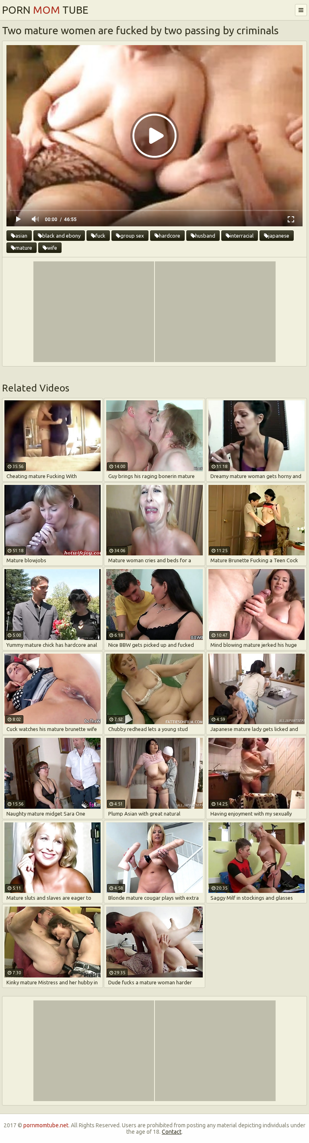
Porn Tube (45, 10)
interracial (241, 235)
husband (205, 235)
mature (23, 248)
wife (52, 248)
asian (21, 235)
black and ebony (61, 235)
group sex (132, 235)
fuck (100, 235)
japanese (278, 235)
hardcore (169, 235)
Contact (171, 1132)
